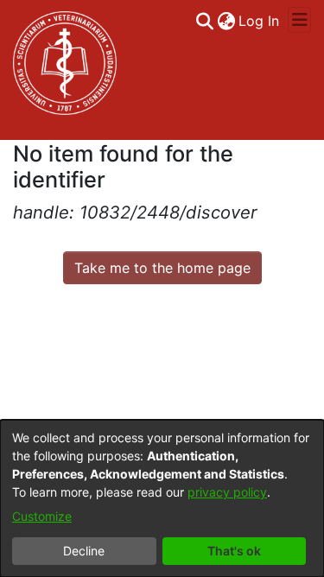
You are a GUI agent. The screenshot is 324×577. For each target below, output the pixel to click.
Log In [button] (259, 20)
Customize (42, 516)
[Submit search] (204, 20)
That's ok (234, 550)
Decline (84, 550)
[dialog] (162, 498)
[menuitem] (226, 20)
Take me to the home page (162, 267)
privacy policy (227, 492)
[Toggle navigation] (299, 20)
